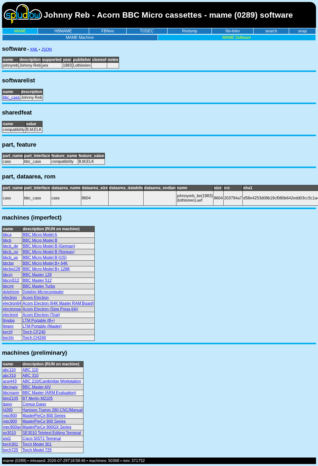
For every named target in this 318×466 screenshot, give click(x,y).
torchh (8, 338)
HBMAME (63, 31)
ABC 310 (30, 375)
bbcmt (8, 286)
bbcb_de (10, 246)
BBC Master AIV (36, 387)
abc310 (9, 375)
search (271, 31)
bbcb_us (10, 257)
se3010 (9, 433)
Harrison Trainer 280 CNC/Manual (52, 410)
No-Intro (233, 31)
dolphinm (11, 292)
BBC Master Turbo (39, 286)
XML (34, 49)
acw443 (10, 381)
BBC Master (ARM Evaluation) (49, 393)
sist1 (7, 438)
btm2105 (10, 398)
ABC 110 (30, 370)
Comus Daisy (34, 404)
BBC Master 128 (37, 275)
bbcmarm (11, 393)
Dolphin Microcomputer (43, 292)
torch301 (10, 444)
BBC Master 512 (37, 280)
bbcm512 (11, 280)
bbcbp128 (11, 269)
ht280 (8, 410)
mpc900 (10, 421)
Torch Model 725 (37, 450)
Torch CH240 (34, 338)
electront (10, 315)
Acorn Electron (36, 297)
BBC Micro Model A (40, 235)
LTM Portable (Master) (42, 326)
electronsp (12, 309)
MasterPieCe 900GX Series (46, 427)
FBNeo (107, 31)
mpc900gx (12, 427)
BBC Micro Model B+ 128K (46, 269)
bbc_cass (11, 97)
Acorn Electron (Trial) (41, 315)
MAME (20, 31)
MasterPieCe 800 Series (44, 415)
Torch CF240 (34, 332)
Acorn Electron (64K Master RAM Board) (58, 303)
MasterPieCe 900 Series (44, 421)
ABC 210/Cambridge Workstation (51, 381)
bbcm (7, 275)
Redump (189, 31)
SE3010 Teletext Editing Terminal (51, 433)
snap (302, 31)
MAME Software (236, 37)
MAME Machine (80, 37)
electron (10, 297)
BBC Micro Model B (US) (45, 257)
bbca (7, 235)
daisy (7, 404)
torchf (7, 332)
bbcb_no (10, 252)
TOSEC (147, 31)
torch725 (10, 450)
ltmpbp (9, 320)
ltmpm (8, 326)
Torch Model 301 (37, 444)
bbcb (7, 240)
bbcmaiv (10, 387)
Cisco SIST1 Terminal (41, 438)
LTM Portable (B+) (39, 320)
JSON (46, 49)
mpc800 (10, 415)
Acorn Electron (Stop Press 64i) (50, 309)
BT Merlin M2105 (37, 398)
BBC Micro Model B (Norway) (49, 252)
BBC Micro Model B (40, 240)
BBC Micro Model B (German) (49, 246)
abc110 (9, 370)
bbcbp (8, 263)
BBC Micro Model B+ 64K (45, 263)
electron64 (12, 303)
